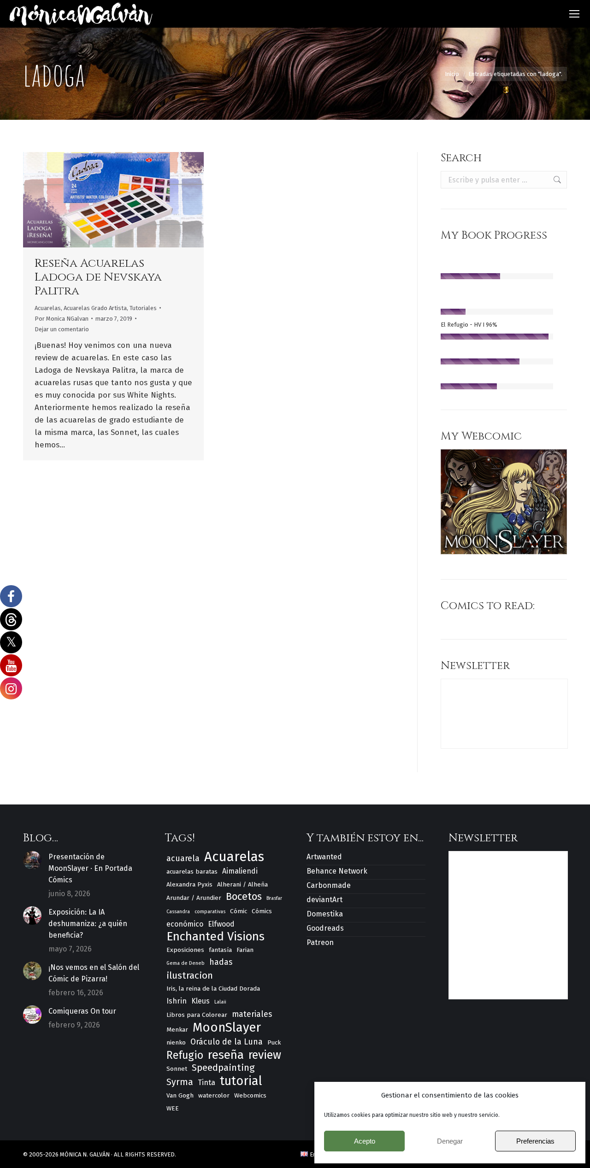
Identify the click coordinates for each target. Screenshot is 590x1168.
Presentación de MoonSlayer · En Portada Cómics (90, 868)
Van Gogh (180, 1095)
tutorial (241, 1081)
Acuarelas (48, 308)
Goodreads (325, 928)
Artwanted (324, 856)
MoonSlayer (227, 1027)
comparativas (210, 912)
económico (184, 924)
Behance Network (337, 871)
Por (61, 318)
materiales (252, 1014)
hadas (220, 962)
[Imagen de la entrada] (32, 860)
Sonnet (176, 1069)
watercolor (214, 1095)
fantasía (220, 950)
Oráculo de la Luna (226, 1042)
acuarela (183, 858)
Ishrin (176, 1001)
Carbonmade (329, 885)
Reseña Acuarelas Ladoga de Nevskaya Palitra (98, 277)
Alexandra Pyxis (189, 884)
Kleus (200, 1001)
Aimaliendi (240, 871)
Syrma (179, 1082)
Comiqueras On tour (82, 1011)
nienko (176, 1042)
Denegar (450, 1141)
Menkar (177, 1029)
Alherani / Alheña (242, 884)
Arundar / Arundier (193, 898)
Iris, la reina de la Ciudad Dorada (213, 988)
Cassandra (178, 912)
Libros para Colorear (196, 1015)
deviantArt (324, 899)
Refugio (184, 1055)
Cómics (262, 911)
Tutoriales (143, 308)
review (264, 1055)
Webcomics (250, 1095)
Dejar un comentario (62, 329)
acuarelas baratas (192, 871)
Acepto (364, 1141)
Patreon (320, 942)
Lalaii (220, 1002)
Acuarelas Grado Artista (95, 308)
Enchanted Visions (215, 936)
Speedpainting (223, 1067)
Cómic (238, 911)
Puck (274, 1042)
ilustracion (189, 975)
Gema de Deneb (185, 963)
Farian (245, 950)
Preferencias (535, 1141)
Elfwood (221, 924)
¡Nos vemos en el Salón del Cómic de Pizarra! (93, 973)
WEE (172, 1108)
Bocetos (244, 897)
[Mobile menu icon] (574, 13)
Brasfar (274, 898)
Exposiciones (185, 950)
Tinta (206, 1082)
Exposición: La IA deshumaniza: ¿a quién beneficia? (87, 923)
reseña (226, 1055)
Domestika (325, 914)
